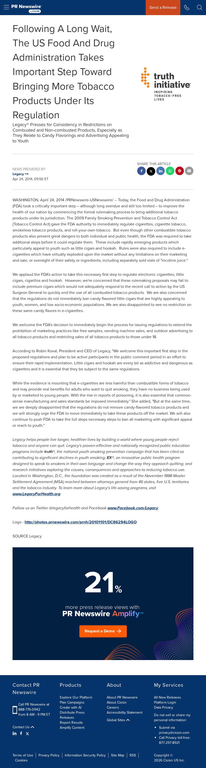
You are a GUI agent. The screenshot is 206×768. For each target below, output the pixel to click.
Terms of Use (23, 755)
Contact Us (22, 727)
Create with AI (70, 707)
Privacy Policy (49, 755)
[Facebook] (21, 733)
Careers (113, 707)
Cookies (21, 760)
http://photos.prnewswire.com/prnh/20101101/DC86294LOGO (81, 522)
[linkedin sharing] (160, 171)
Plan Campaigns (72, 702)
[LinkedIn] (15, 733)
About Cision (117, 702)
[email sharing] (189, 171)
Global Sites (116, 720)
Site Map (117, 755)
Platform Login (165, 702)
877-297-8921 (169, 742)
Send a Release (163, 7)
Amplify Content (72, 727)
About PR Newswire (122, 697)
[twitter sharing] (151, 172)
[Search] (199, 7)
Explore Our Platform (76, 697)
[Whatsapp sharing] (170, 171)
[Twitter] (27, 733)
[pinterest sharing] (179, 171)
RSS (133, 755)
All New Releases (167, 697)
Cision (168, 760)
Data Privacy (163, 707)
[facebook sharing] (141, 171)
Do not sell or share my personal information (172, 717)
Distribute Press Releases (72, 715)
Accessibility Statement (124, 712)
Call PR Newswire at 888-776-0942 (33, 707)
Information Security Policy (85, 755)
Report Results (71, 722)
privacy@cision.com (174, 732)
